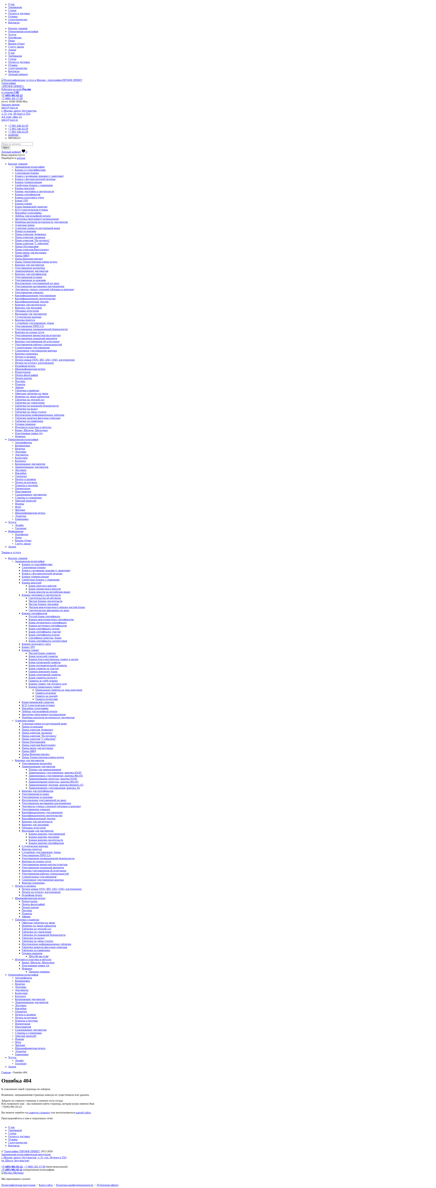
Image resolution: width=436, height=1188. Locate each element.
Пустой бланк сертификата (44, 616)
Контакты (14, 22)
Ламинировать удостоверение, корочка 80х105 (56, 775)
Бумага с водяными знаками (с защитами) (39, 176)
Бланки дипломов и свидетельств (34, 191)
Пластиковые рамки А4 (28, 433)
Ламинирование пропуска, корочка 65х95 (53, 778)
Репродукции (23, 372)
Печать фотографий (26, 375)
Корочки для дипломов (28, 307)
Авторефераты (23, 442)
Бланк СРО (21, 200)
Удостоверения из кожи (28, 277)
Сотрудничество (17, 19)
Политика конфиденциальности (74, 1185)
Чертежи (20, 509)
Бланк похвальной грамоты (45, 662)
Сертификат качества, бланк (45, 637)
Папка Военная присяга (29, 258)
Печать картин (23, 378)
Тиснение (20, 528)
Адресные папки (25, 225)
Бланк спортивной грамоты (45, 674)
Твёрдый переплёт (25, 500)
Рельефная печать (25, 365)
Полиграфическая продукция (18, 1185)
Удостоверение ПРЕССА (29, 326)
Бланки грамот (23, 203)
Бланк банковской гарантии (31, 206)
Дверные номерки (39, 971)
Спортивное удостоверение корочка (36, 350)
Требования (15, 7)
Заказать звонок (10, 104)
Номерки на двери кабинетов (32, 396)
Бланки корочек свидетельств (46, 840)
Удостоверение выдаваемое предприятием (39, 286)
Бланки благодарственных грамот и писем (53, 659)
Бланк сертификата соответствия (48, 640)
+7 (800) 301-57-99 (12, 98)
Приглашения (23, 491)
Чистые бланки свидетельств (45, 601)
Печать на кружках (26, 482)
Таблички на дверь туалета (30, 411)
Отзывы (13, 16)
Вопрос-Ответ (16, 43)
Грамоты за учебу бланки (43, 680)
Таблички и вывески (27, 390)
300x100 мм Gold (38, 956)
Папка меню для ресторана (30, 252)
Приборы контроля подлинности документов (41, 222)
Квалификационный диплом (32, 301)
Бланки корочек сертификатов (46, 843)
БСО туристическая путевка (31, 209)
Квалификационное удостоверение (35, 295)
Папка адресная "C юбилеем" (32, 243)
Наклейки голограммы (28, 212)
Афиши (19, 387)
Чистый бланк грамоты (42, 653)
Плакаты (20, 384)
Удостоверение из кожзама (30, 280)
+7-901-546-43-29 (18, 125)
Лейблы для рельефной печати (33, 215)
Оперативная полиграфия (23, 31)
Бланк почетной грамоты (43, 656)
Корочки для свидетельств (30, 304)
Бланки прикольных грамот (45, 686)
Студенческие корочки (28, 316)
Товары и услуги (11, 552)
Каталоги (20, 460)
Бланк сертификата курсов (44, 634)
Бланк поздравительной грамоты (48, 665)
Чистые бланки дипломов (44, 604)
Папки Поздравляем (26, 246)
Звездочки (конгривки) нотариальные (37, 218)
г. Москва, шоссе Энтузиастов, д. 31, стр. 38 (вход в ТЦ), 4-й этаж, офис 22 (19, 113)
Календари (21, 457)
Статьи (12, 10)
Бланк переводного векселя (45, 588)
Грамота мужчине (45, 692)
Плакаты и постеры (26, 485)
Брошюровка (22, 445)
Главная (6, 1072)
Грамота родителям (46, 699)
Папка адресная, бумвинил (30, 234)
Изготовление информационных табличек (39, 414)
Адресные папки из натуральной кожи (37, 228)
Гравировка (21, 519)
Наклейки (21, 473)
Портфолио (14, 37)
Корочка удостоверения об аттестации (37, 341)
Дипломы (20, 451)
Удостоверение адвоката (29, 292)
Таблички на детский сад (29, 399)
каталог (21, 158)
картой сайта (83, 1112)
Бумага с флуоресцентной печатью (35, 179)
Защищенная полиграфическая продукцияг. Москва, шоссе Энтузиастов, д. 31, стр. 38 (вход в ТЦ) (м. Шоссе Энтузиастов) (33, 1157)
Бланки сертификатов (27, 194)
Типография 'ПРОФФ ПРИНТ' (22, 1151)
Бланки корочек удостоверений (47, 833)
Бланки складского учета (29, 197)
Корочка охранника (26, 353)
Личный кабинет (18, 74)
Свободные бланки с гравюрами (34, 185)
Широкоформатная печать (30, 369)
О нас (11, 4)
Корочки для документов (29, 264)
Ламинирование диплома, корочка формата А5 (56, 784)
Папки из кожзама (25, 231)
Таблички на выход (26, 408)
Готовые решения (25, 424)
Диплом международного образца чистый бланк (57, 607)
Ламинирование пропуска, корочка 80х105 (54, 781)
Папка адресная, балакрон (30, 237)
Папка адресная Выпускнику (32, 249)
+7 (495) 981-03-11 (11, 1169)
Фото (18, 506)
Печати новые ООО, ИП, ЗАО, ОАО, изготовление (45, 359)
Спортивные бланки (27, 173)
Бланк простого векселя (42, 585)
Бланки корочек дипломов (44, 836)
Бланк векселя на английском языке (49, 591)
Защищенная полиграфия (29, 166)
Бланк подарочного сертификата (48, 622)
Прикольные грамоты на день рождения (58, 689)
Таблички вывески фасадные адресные (37, 418)
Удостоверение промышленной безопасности (41, 329)
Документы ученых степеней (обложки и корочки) (44, 289)
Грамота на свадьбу (46, 696)
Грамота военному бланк (43, 671)
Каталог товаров (17, 28)
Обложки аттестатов (27, 310)
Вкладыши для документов (31, 313)
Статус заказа (16, 46)
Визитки (20, 448)
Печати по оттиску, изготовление (34, 362)
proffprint (13, 134)
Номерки (20, 436)
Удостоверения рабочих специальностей (38, 344)
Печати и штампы (25, 356)
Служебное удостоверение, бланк (34, 323)
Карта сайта (46, 1185)
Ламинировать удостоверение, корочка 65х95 (55, 772)
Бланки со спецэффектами (30, 169)
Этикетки (20, 516)
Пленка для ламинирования (45, 769)
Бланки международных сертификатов (51, 619)
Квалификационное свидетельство (35, 298)
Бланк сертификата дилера (44, 628)
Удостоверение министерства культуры (38, 335)
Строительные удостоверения (32, 347)
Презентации (22, 488)
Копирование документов (30, 463)
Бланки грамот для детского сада (48, 683)
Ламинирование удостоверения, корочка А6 (54, 787)
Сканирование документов (30, 494)
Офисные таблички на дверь (31, 393)
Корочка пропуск (25, 320)
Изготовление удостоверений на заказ (37, 283)
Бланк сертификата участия (45, 631)
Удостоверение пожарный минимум (36, 338)
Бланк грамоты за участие (44, 668)
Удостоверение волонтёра (30, 267)
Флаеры (19, 503)
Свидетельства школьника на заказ (49, 610)
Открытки (21, 476)
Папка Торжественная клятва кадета (36, 261)
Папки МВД (22, 255)
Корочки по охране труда (29, 332)
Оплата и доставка (19, 13)
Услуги (12, 34)
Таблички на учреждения (29, 402)
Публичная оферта (107, 1185)
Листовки (20, 470)
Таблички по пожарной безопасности (37, 405)
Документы (21, 454)
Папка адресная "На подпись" (32, 240)
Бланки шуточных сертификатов (48, 625)
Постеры (20, 381)
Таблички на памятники (29, 421)
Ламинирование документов (31, 271)
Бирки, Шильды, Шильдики (31, 430)
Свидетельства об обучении (45, 598)
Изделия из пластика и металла (33, 427)
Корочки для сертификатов (30, 274)
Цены (11, 40)
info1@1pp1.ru (9, 107)
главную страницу (39, 1112)
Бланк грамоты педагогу (43, 677)
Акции (12, 49)
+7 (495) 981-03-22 (12, 95)
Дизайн (19, 525)
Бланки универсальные (28, 182)
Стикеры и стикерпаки (28, 497)
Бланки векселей (25, 188)
